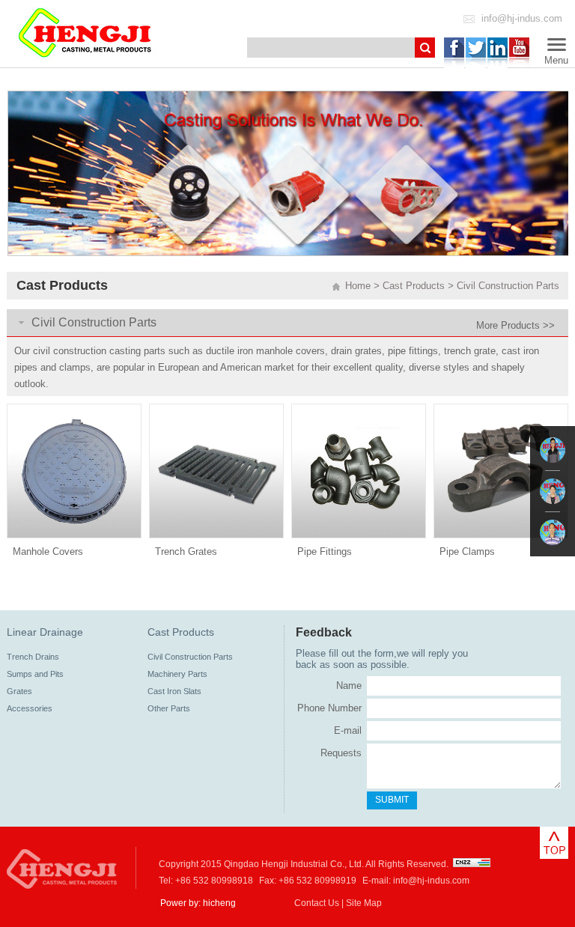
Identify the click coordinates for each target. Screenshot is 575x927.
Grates (19, 691)
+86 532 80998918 (214, 880)
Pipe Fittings (324, 551)
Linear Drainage (45, 632)
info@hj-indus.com (521, 18)
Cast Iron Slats (174, 691)
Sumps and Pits (35, 673)
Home (358, 285)
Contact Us (316, 903)
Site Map (364, 903)
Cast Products (414, 285)
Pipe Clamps (467, 551)
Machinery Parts (177, 673)
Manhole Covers (48, 551)
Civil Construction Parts (508, 285)
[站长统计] (471, 864)
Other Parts (168, 708)
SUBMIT (392, 799)
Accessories (29, 708)
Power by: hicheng (198, 903)
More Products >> (515, 325)
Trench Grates (186, 551)
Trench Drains (33, 656)
